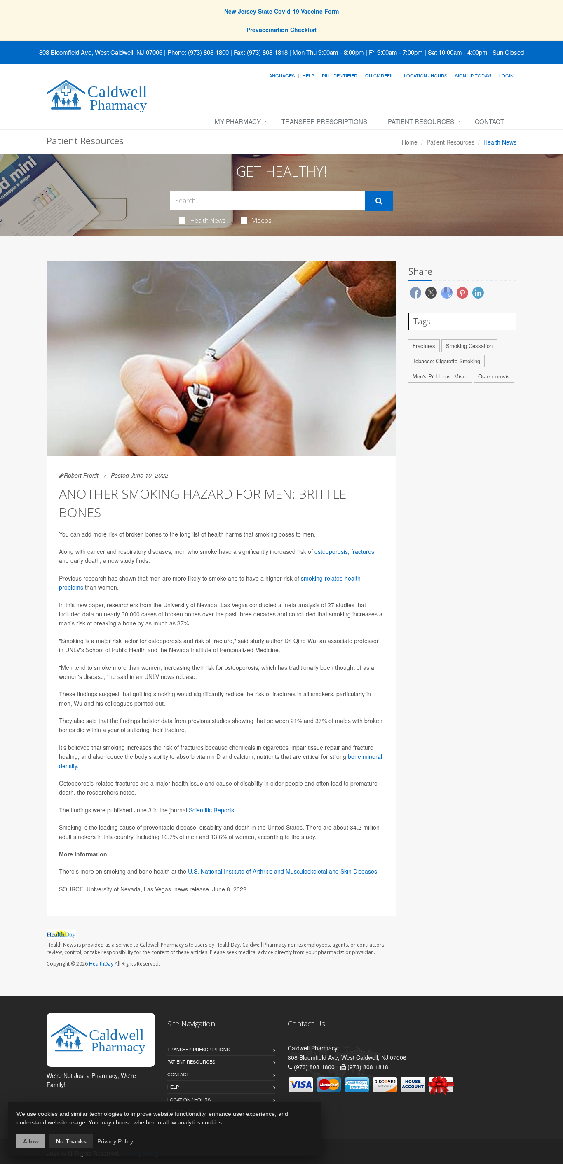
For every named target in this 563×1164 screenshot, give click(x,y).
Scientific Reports (211, 810)
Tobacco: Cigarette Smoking (446, 361)
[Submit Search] (379, 201)
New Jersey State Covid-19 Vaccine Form (281, 11)
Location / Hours (425, 75)
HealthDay (101, 963)
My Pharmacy (238, 121)
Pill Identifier (339, 75)
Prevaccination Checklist (281, 30)
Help (308, 75)
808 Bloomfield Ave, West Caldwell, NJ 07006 (100, 52)
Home (410, 142)
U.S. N (196, 871)
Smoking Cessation (469, 346)
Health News (208, 220)
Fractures (424, 346)
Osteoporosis (494, 376)
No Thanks (71, 1141)
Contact (489, 121)
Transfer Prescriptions (324, 121)
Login (506, 75)
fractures (362, 551)
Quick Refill (380, 75)
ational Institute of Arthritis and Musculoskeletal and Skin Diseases (291, 871)
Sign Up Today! (473, 75)
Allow (31, 1141)
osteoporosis (331, 551)
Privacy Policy (115, 1141)
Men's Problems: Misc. (440, 376)
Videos (262, 220)
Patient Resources (421, 121)
